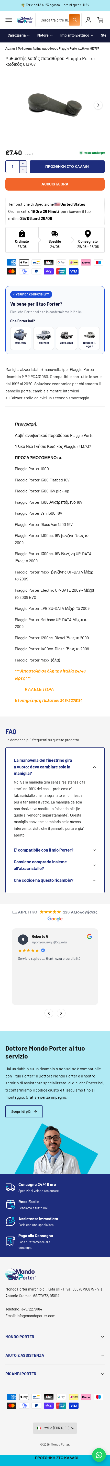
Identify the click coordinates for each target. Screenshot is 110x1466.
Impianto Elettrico (74, 35)
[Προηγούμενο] (49, 1013)
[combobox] (58, 20)
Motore (43, 35)
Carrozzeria (17, 35)
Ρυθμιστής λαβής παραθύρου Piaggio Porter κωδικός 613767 (58, 48)
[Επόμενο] (61, 1013)
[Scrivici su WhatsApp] (99, 1455)
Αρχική (10, 48)
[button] (9, 20)
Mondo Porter (60, 1444)
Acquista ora (55, 183)
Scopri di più (21, 1111)
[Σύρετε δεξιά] (98, 105)
